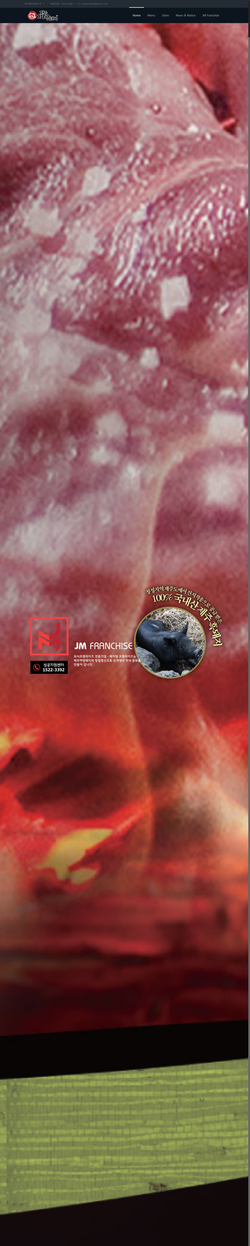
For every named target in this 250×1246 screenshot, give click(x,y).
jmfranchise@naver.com (94, 4)
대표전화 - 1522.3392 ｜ (63, 4)
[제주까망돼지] (43, 15)
